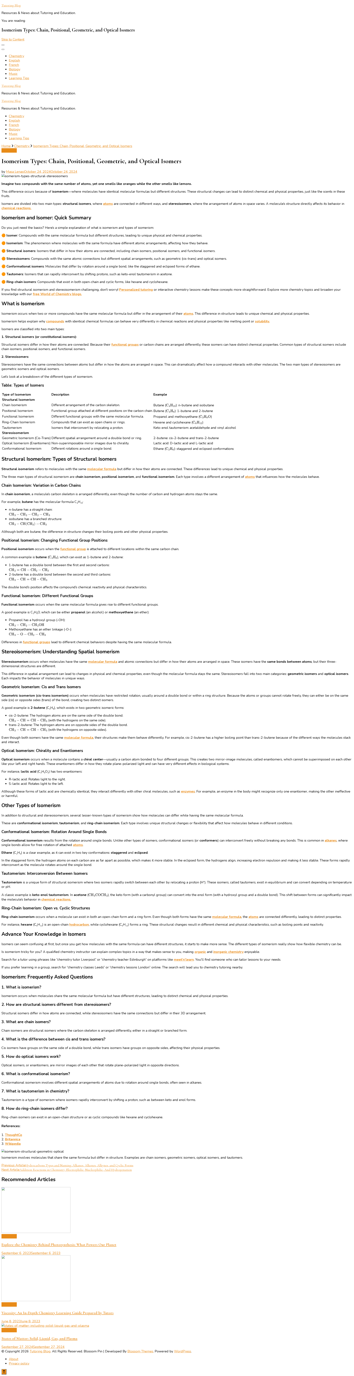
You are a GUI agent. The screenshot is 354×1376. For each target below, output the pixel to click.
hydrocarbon (79, 924)
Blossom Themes (140, 1351)
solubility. (262, 321)
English (14, 60)
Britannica (12, 1139)
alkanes (331, 840)
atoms (108, 203)
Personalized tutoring (136, 289)
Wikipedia (13, 1144)
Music (13, 74)
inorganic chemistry (228, 952)
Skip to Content (12, 39)
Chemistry (16, 56)
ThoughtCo (13, 1135)
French (14, 65)
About (13, 1359)
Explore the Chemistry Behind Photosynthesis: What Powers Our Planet (58, 1244)
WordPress (182, 1351)
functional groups (125, 344)
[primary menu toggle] (2, 45)
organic (200, 952)
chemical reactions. (16, 208)
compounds (55, 321)
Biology (14, 69)
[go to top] (3, 1372)
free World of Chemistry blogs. (57, 294)
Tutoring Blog (11, 5)
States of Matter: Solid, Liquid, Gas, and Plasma (39, 1338)
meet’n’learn (184, 959)
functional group (73, 549)
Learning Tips (19, 78)
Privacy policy (19, 1363)
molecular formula (101, 469)
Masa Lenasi (15, 171)
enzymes (188, 791)
